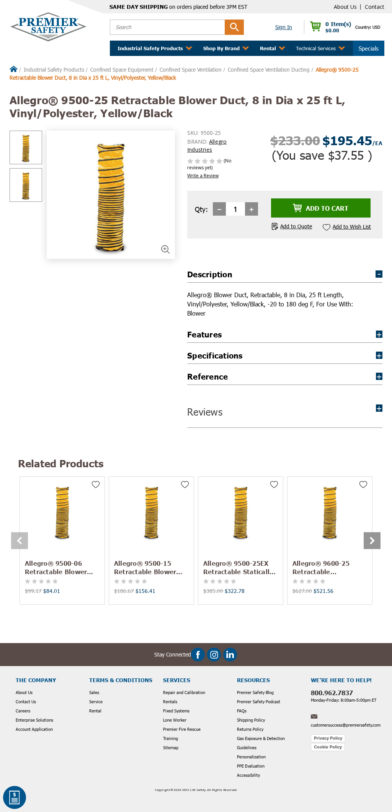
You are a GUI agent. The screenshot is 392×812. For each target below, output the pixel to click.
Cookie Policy (328, 747)
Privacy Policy (328, 738)
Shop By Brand (221, 48)
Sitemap (170, 747)
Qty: (201, 209)
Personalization (251, 756)
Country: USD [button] (367, 27)
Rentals (170, 701)
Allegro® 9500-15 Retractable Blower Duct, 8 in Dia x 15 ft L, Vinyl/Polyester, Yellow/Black (151, 567)
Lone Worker (174, 719)
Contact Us (26, 701)
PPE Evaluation (251, 765)
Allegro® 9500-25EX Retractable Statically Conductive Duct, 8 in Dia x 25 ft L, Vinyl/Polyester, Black (238, 567)
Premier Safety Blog (255, 692)
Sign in (283, 27)
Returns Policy (250, 729)
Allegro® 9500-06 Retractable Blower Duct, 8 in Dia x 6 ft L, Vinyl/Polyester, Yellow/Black (60, 567)
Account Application (34, 729)
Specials (369, 48)
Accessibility (248, 775)
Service (96, 701)
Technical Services (316, 48)
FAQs (242, 710)
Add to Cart (62, 511)
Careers (23, 710)
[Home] (14, 69)
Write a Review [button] (203, 175)
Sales (94, 692)
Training (170, 738)
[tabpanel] (62, 540)
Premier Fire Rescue (182, 729)
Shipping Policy (251, 719)
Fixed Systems (176, 710)
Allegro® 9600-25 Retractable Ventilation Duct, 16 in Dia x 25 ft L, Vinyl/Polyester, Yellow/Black (328, 567)
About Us (345, 6)
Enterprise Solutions (34, 719)
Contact (374, 6)
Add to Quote (296, 226)
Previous (18, 540)
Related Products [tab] (60, 463)
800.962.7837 (332, 692)
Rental (95, 710)
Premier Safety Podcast (258, 701)
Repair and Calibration (184, 692)
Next (371, 540)
